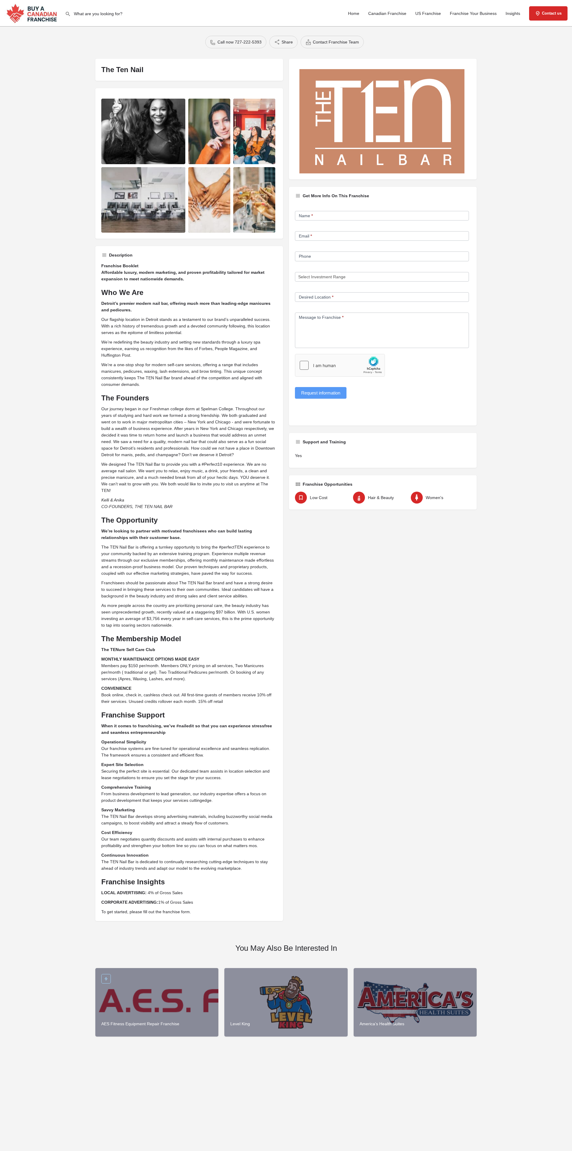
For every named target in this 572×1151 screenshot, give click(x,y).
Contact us (552, 13)
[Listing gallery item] (143, 131)
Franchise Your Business (473, 13)
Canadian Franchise (387, 13)
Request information (320, 392)
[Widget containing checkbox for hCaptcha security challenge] (340, 365)
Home (353, 13)
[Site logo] (32, 12)
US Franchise (428, 13)
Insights (513, 13)
